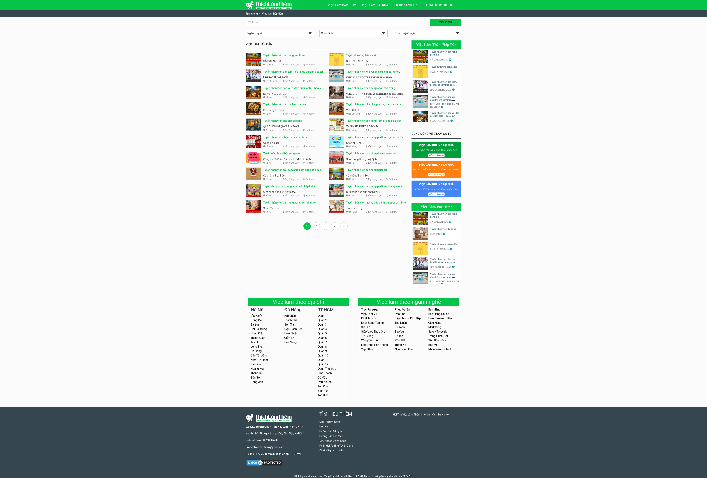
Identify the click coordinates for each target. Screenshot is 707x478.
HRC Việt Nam (362, 476)
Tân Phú (323, 386)
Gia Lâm (256, 364)
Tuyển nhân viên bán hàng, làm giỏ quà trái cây (373, 120)
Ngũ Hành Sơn (293, 329)
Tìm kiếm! (445, 22)
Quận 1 (322, 316)
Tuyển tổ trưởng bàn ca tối (361, 55)
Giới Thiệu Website (330, 421)
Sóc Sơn (256, 377)
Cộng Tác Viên (370, 340)
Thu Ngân (401, 322)
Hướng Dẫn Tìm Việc (331, 436)
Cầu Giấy (256, 316)
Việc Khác (367, 349)
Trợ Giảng (367, 336)
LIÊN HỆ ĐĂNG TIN (405, 5)
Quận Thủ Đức (327, 368)
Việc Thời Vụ (369, 314)
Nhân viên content (439, 349)
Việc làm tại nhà (375, 5)
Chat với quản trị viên (331, 450)
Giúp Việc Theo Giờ (373, 331)
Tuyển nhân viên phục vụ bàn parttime (285, 137)
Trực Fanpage (370, 309)
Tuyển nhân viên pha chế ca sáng (282, 120)
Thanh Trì (256, 373)
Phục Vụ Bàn (403, 309)
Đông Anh (257, 382)
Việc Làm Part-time (436, 207)
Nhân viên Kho (404, 349)
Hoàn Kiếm (257, 333)
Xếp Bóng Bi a (437, 340)
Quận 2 (322, 320)
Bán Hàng (434, 309)
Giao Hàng (434, 322)
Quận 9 (322, 351)
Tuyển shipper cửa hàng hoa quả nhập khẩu (289, 186)
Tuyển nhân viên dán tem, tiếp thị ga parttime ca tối (293, 71)
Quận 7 (322, 342)
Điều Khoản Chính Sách (332, 440)
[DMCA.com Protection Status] (264, 462)
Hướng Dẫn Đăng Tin (331, 431)
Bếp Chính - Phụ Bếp (408, 318)
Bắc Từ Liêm (259, 355)
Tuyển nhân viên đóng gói (443, 229)
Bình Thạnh (325, 373)
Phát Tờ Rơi (368, 318)
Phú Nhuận (325, 382)
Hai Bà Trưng (259, 329)
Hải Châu (290, 316)
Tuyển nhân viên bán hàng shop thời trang (370, 88)
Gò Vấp (322, 377)
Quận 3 (322, 324)
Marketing (434, 327)
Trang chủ (252, 13)
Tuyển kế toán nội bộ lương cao (281, 153)
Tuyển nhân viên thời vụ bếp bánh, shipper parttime (376, 202)
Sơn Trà (289, 324)
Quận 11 (323, 360)
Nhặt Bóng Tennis (372, 322)
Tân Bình (323, 395)
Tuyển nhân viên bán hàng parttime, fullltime (289, 202)
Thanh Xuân (258, 338)
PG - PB (400, 340)
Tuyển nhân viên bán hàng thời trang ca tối (371, 153)
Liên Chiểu (291, 333)
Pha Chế (400, 314)
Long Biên (257, 346)
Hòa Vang (290, 342)
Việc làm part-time (343, 5)
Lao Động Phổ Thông (374, 345)
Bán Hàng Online (438, 314)
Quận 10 (323, 355)
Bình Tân (323, 391)
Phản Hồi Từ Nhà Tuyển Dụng (336, 445)
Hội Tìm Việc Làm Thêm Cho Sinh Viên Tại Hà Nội (421, 414)
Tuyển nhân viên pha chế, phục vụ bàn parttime (373, 104)
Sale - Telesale (438, 331)
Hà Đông (256, 351)
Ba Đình (255, 324)
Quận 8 (322, 346)
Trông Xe (400, 345)
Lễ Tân (399, 336)
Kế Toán (400, 327)
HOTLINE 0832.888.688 (437, 5)
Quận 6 (322, 338)
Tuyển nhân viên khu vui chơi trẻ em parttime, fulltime (442, 100)
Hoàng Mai (257, 368)
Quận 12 (323, 364)
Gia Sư (365, 327)
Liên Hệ (323, 426)
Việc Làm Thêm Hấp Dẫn (436, 44)
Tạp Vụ (399, 331)
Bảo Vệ (432, 345)
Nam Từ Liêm (259, 360)
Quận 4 (322, 329)
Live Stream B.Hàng (440, 318)
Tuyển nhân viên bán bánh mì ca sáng (285, 104)
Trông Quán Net (438, 336)
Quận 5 (322, 333)
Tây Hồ (255, 342)
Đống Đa (256, 320)
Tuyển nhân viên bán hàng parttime (284, 55)
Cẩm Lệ (289, 338)
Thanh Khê (291, 320)
